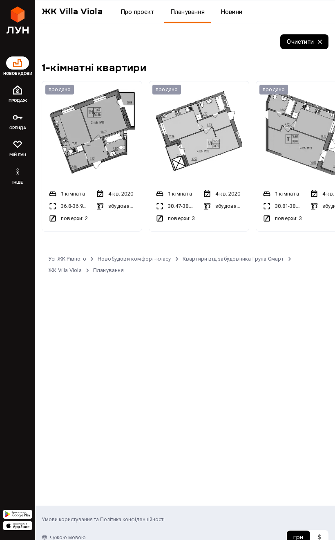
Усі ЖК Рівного (67, 259)
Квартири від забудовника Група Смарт (233, 259)
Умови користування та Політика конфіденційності (103, 519)
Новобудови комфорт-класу (134, 259)
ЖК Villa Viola (65, 270)
